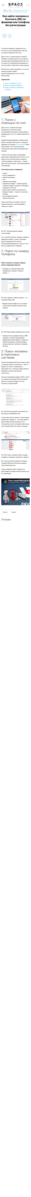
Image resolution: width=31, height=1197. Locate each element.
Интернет (5, 512)
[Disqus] (15, 544)
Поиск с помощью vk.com (13, 83)
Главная (5, 10)
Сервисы (14, 512)
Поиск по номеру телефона (13, 85)
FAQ (10, 10)
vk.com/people (20, 144)
